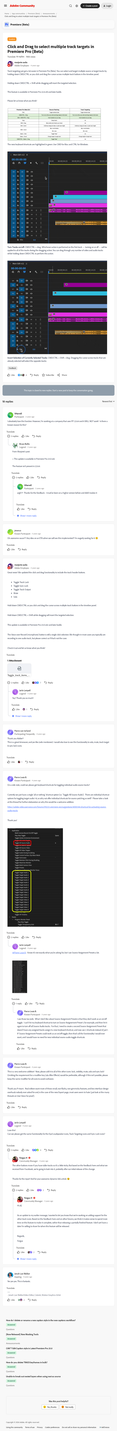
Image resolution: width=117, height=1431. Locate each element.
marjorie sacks (20, 62)
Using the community (14, 1427)
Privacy (40, 1427)
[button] (5, 6)
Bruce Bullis (24, 444)
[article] (58, 425)
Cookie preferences (52, 1427)
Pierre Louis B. (20, 777)
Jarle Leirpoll (25, 690)
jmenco (17, 530)
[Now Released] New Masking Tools (22, 1334)
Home (7, 13)
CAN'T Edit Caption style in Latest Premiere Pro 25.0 (29, 1348)
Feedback (12, 368)
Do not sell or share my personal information (79, 1427)
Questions (10, 1329)
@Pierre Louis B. (19, 952)
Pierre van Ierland (22, 730)
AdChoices (105, 1427)
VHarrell (18, 413)
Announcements (49, 13)
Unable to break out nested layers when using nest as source (33, 1376)
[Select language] (76, 5)
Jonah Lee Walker (22, 1273)
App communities (18, 13)
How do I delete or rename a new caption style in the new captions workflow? (41, 1320)
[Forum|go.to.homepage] (22, 5)
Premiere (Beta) (34, 13)
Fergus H (23, 1157)
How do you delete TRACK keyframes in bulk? (26, 1362)
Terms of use (30, 1427)
